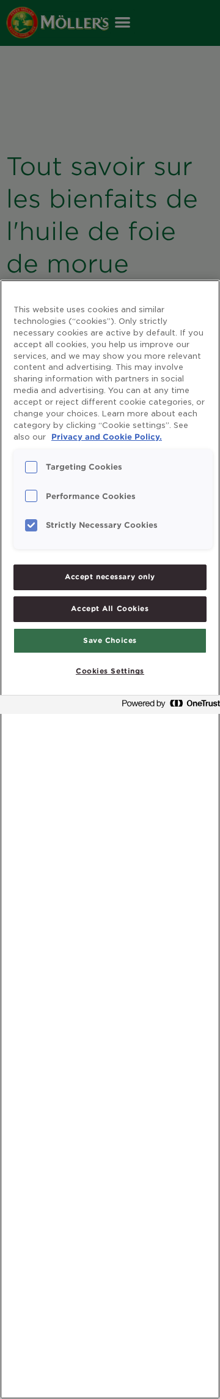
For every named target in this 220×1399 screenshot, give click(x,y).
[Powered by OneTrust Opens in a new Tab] (167, 706)
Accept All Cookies (109, 608)
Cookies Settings (110, 671)
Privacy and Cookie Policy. (106, 436)
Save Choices (110, 640)
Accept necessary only (110, 576)
